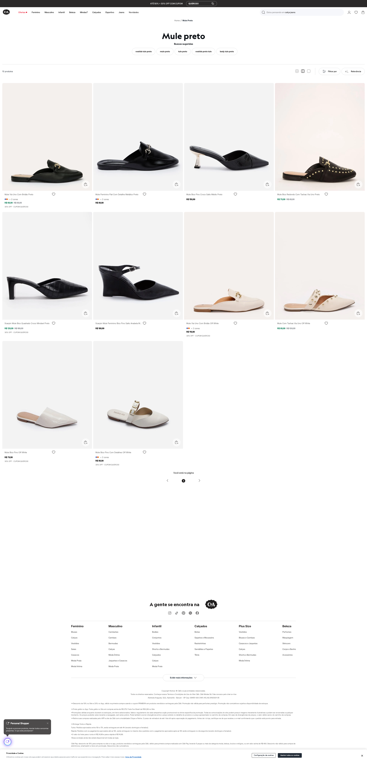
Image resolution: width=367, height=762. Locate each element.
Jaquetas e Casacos (118, 660)
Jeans (121, 12)
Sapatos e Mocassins (204, 637)
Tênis (197, 655)
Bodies (155, 632)
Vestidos (75, 643)
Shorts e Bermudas (160, 649)
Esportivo (110, 12)
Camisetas (113, 632)
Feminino (36, 12)
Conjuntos (156, 637)
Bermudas (113, 643)
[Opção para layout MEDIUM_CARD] (303, 71)
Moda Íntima (76, 666)
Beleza (72, 12)
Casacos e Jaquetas (248, 643)
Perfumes (286, 632)
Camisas (112, 637)
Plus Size (245, 626)
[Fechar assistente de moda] (47, 723)
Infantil (61, 12)
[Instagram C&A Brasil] (169, 613)
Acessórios (287, 655)
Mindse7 (84, 12)
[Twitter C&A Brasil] (190, 613)
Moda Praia (76, 660)
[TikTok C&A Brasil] (176, 613)
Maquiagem (287, 637)
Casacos (75, 655)
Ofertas (21, 12)
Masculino (49, 12)
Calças (74, 637)
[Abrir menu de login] (349, 12)
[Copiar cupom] (212, 3)
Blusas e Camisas (247, 637)
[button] (302, 12)
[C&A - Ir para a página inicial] (6, 12)
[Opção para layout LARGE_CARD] (309, 71)
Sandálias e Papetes (204, 649)
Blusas (74, 632)
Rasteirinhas (200, 643)
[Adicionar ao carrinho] (86, 184)
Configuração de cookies (264, 755)
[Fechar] (362, 756)
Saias (73, 649)
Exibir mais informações (181, 677)
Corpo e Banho (289, 649)
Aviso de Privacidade (133, 757)
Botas (197, 632)
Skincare (286, 643)
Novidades (134, 12)
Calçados (96, 12)
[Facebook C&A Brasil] (197, 613)
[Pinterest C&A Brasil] (183, 613)
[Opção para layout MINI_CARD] (297, 71)
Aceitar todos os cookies (289, 755)
